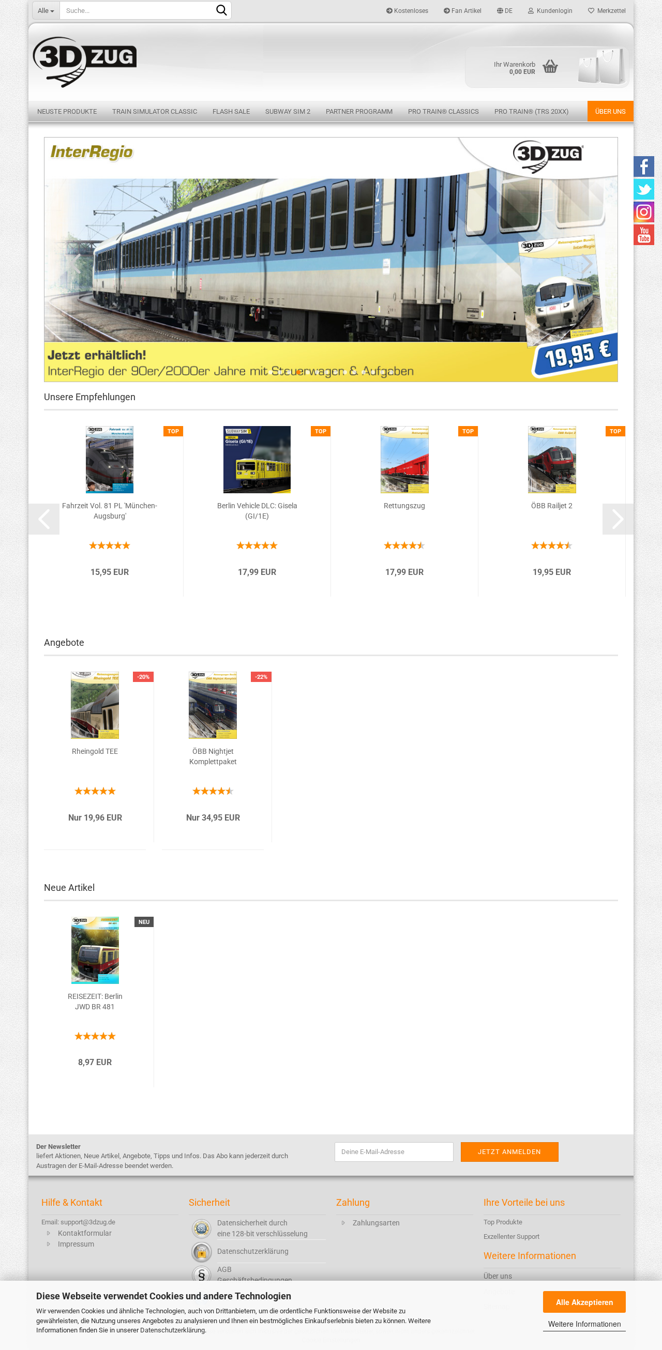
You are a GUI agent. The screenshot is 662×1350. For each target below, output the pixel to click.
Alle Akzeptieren (584, 1302)
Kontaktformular (85, 1233)
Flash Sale (231, 111)
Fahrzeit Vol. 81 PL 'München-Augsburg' (109, 511)
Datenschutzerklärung (172, 1330)
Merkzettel (610, 10)
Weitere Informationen (584, 1323)
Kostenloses (410, 10)
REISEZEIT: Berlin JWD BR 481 (95, 1001)
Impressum (76, 1244)
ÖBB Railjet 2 (552, 506)
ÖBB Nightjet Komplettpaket (213, 756)
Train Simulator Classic (154, 111)
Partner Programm (359, 111)
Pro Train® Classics (443, 111)
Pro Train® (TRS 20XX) (531, 111)
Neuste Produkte (67, 111)
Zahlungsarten (376, 1223)
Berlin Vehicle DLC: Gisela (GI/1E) (257, 511)
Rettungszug (404, 506)
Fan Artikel (466, 10)
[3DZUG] (331, 61)
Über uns (610, 111)
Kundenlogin (553, 10)
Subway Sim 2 (287, 111)
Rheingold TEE (95, 751)
